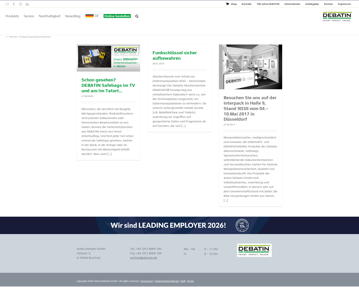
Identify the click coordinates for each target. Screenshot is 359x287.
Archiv (190, 281)
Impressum (147, 281)
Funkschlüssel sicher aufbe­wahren (175, 55)
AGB (183, 281)
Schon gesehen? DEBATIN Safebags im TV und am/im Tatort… (108, 85)
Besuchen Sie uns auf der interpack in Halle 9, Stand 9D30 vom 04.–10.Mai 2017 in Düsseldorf (250, 108)
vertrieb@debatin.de (143, 257)
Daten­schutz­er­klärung (167, 281)
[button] (137, 16)
